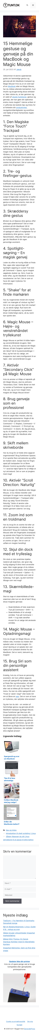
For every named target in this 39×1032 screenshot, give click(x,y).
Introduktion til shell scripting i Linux (21, 833)
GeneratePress (29, 1029)
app (17, 696)
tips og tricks (11, 830)
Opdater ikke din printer (19, 961)
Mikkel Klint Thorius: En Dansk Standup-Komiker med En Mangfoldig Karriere (18, 941)
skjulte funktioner (19, 97)
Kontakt (19, 1025)
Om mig (30, 1021)
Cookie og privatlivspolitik (15, 1021)
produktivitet (21, 107)
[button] (27, 5)
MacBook (12, 86)
